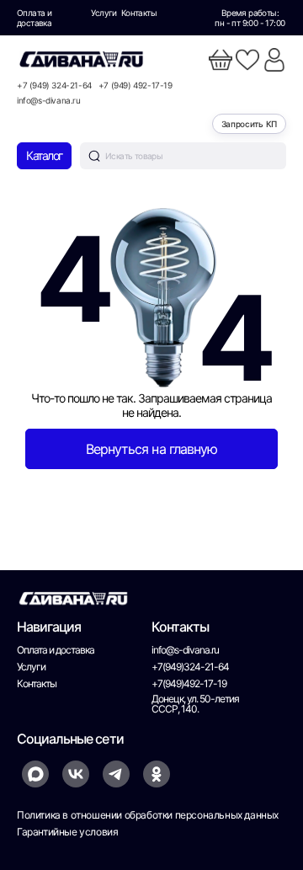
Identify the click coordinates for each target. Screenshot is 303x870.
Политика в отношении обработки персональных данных (148, 815)
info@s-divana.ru (49, 100)
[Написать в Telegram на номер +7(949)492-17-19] (116, 774)
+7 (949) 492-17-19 (135, 85)
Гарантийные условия (67, 831)
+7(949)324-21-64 (190, 666)
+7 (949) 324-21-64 (54, 85)
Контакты (139, 13)
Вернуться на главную (151, 448)
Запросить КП (249, 124)
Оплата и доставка (34, 18)
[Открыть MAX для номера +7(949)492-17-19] (35, 774)
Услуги (103, 13)
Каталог (44, 155)
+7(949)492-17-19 (189, 683)
